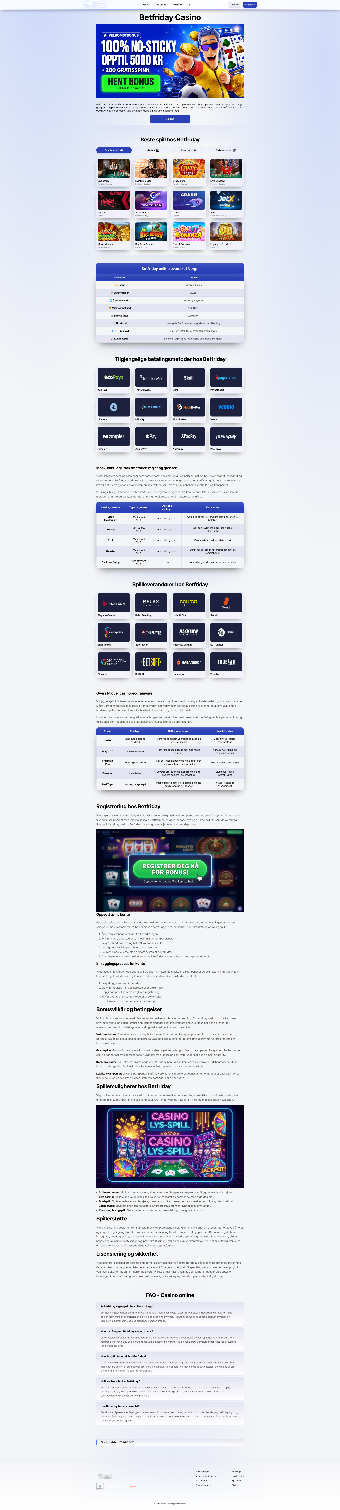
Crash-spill (186, 150)
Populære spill (112, 150)
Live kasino (149, 150)
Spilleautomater (224, 150)
